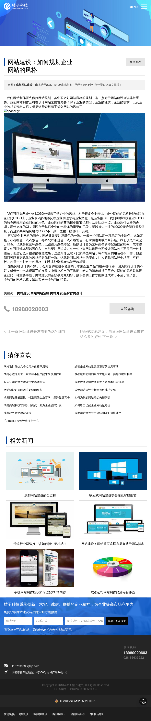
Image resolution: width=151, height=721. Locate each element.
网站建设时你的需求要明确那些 (23, 390)
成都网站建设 (40, 714)
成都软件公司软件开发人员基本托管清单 (99, 382)
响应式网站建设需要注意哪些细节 (24, 382)
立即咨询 (127, 308)
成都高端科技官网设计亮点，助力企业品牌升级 (33, 405)
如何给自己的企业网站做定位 (92, 405)
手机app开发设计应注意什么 (21, 421)
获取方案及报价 (117, 620)
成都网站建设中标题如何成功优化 (95, 390)
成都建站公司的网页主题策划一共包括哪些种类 (103, 374)
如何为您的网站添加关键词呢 (92, 397)
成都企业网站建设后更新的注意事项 (97, 366)
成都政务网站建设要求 (17, 413)
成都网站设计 (59, 714)
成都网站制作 (78, 714)
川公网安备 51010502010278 (78, 701)
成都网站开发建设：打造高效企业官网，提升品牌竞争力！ (39, 397)
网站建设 (23, 714)
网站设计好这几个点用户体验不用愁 (26, 366)
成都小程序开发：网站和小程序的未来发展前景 (33, 374)
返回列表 (135, 62)
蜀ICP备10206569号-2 (83, 689)
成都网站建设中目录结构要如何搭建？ (98, 413)
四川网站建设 (96, 714)
